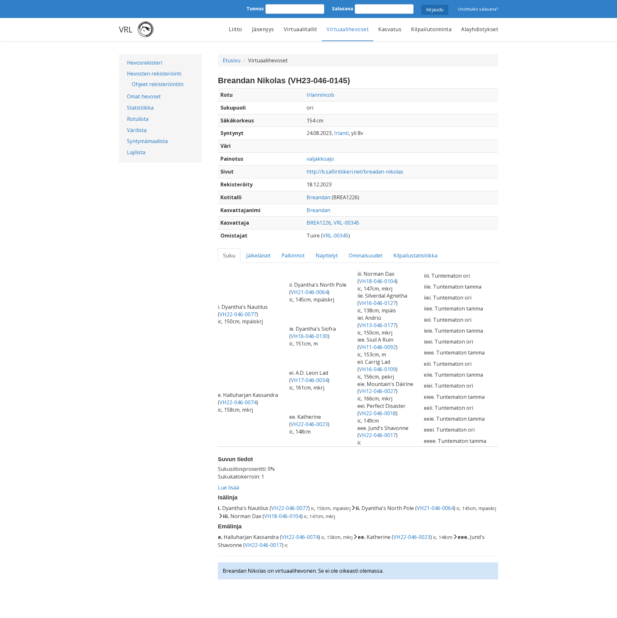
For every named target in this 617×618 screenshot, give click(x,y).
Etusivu (231, 60)
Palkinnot (293, 255)
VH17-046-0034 (309, 380)
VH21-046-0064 (309, 292)
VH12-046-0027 (377, 391)
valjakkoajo (320, 158)
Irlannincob (320, 94)
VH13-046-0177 (377, 325)
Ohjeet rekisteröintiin (157, 84)
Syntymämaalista (147, 141)
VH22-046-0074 (237, 402)
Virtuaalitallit (300, 29)
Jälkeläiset (258, 255)
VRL (126, 29)
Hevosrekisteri (144, 62)
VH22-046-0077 (237, 314)
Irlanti (341, 133)
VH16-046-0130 (309, 336)
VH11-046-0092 (377, 347)
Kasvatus (389, 29)
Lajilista (136, 152)
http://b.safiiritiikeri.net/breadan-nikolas (355, 171)
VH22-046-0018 (377, 413)
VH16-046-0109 (377, 369)
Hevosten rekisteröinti (154, 73)
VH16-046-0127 (377, 303)
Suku (229, 255)
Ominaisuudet (365, 255)
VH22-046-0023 (309, 424)
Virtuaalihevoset (347, 29)
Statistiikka (140, 107)
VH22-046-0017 (377, 435)
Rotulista (137, 118)
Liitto (235, 29)
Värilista (137, 130)
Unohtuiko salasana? (478, 9)
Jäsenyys (263, 29)
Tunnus (255, 8)
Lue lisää (228, 487)
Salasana (342, 8)
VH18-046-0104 (377, 281)
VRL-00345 (346, 222)
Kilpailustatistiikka (415, 255)
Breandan (318, 197)
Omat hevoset (144, 96)
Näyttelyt (327, 255)
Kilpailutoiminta (431, 29)
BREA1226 (319, 222)
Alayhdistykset (479, 29)
